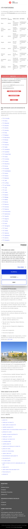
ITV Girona (5, 166)
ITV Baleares (5, 178)
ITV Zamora (5, 237)
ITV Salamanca (6, 214)
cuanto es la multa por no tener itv (11, 446)
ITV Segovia (5, 218)
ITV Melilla (5, 199)
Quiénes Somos (5, 487)
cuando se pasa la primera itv (10, 434)
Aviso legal (24, 525)
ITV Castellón (5, 151)
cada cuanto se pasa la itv (9, 424)
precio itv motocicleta (8, 451)
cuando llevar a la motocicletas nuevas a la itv (14, 429)
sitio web (10, 339)
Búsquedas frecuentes (6, 492)
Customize (13, 277)
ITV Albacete (5, 123)
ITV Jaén (4, 180)
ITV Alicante (5, 125)
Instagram (3, 502)
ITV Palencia (5, 209)
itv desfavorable (6, 441)
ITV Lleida (5, 192)
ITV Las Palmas (6, 185)
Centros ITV (4, 494)
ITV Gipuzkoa (5, 163)
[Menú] (2, 2)
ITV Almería (5, 128)
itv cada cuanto (6, 460)
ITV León (4, 190)
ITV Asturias (5, 130)
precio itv (4, 420)
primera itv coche (6, 432)
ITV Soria (4, 223)
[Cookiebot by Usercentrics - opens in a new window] (20, 245)
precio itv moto (6, 448)
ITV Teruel (5, 228)
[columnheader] (15, 18)
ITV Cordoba (5, 159)
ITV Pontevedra (6, 211)
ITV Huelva (5, 173)
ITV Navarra (5, 204)
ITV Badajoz (5, 135)
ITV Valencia (5, 233)
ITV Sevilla (5, 221)
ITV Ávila (4, 132)
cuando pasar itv (6, 443)
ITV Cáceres (5, 144)
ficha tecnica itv (6, 472)
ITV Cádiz (4, 147)
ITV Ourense (5, 206)
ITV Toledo (5, 230)
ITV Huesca (5, 175)
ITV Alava (4, 120)
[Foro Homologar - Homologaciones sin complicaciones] (14, 2)
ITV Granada (5, 168)
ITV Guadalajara (6, 171)
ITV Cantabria (6, 149)
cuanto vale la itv (6, 453)
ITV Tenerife (5, 216)
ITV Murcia (5, 202)
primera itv (5, 474)
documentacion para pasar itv (10, 455)
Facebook (3, 504)
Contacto (3, 489)
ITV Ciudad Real (6, 154)
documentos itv (6, 458)
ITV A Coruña (5, 118)
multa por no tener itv (8, 422)
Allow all (14, 271)
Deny (14, 282)
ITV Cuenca (5, 161)
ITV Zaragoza (5, 240)
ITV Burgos (5, 142)
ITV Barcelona (6, 137)
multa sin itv (5, 467)
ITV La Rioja (5, 183)
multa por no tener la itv (8, 439)
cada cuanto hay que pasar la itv (10, 469)
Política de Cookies (5, 525)
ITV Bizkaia (5, 140)
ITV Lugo (4, 187)
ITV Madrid (5, 194)
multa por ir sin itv (7, 436)
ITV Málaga (5, 197)
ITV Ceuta (5, 156)
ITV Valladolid (6, 235)
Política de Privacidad (16, 525)
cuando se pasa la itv (7, 427)
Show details (21, 267)
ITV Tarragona (6, 226)
